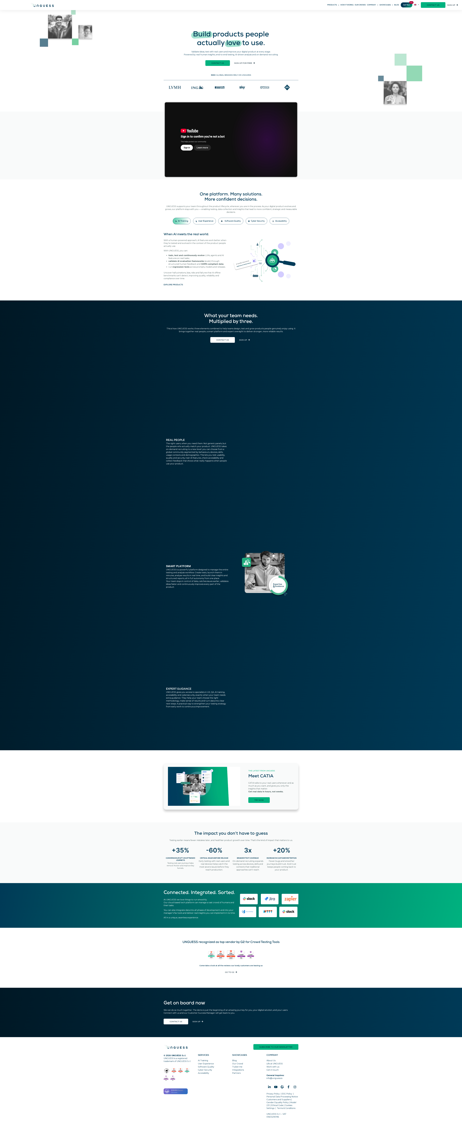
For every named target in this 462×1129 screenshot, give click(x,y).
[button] (433, 5)
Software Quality (206, 1067)
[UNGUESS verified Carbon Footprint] (167, 1071)
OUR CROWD (360, 5)
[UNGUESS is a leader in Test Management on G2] (231, 955)
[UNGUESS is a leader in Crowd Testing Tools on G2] (211, 955)
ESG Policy (287, 1094)
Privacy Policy (273, 1094)
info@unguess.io (274, 1078)
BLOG (396, 5)
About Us (271, 1060)
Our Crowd (237, 1064)
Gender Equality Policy (277, 1102)
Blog (234, 1060)
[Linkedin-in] (269, 1087)
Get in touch (272, 1070)
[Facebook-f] (289, 1087)
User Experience (206, 1064)
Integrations (238, 1070)
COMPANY (371, 5)
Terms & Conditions (286, 1108)
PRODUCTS (332, 5)
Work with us (272, 1067)
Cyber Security (205, 1070)
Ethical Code (277, 1105)
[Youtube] (276, 1087)
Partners (236, 1073)
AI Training (203, 1060)
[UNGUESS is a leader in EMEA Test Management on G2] (250, 955)
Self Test (406, 5)
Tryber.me (237, 1067)
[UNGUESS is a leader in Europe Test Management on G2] (241, 955)
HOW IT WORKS (346, 5)
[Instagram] (295, 1087)
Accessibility (203, 1073)
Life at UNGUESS (274, 1064)
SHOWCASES (385, 5)
